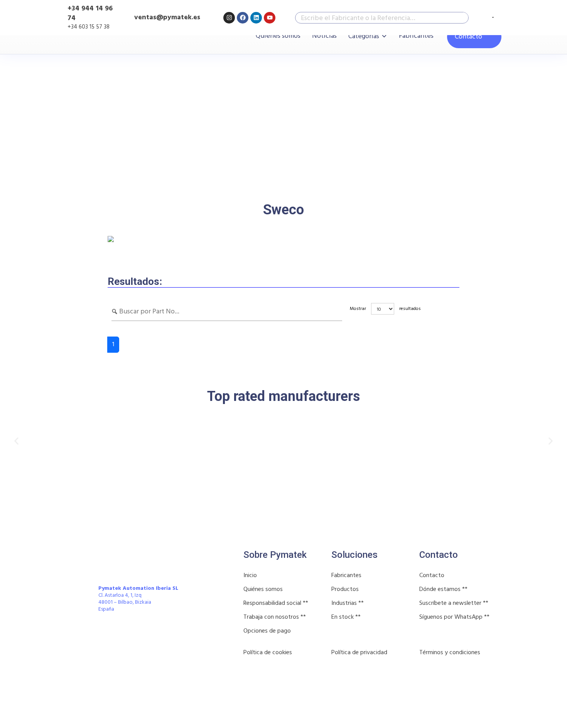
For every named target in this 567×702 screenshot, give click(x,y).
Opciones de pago (267, 631)
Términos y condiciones (449, 653)
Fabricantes (416, 36)
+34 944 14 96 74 (90, 13)
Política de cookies (267, 653)
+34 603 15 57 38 (89, 27)
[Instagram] (229, 18)
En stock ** (346, 617)
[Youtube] (269, 18)
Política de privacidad (359, 653)
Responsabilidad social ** (275, 603)
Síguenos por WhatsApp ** (454, 617)
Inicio (250, 576)
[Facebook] (242, 18)
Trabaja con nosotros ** (274, 617)
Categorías (363, 36)
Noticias (324, 36)
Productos (345, 589)
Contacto (468, 36)
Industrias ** (347, 603)
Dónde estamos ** (443, 589)
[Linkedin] (256, 18)
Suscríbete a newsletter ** (453, 603)
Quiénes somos (278, 36)
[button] (16, 441)
